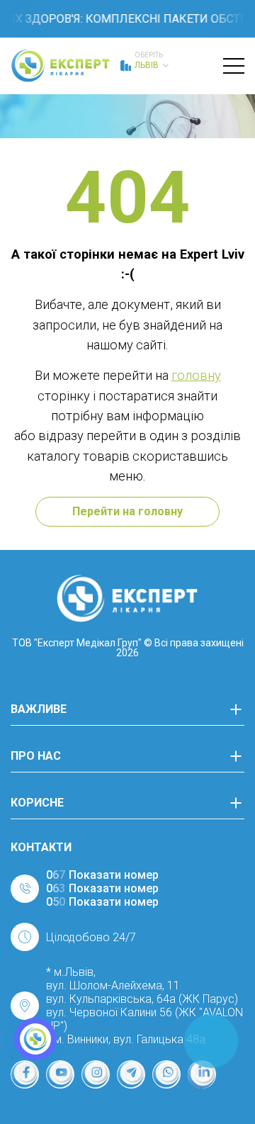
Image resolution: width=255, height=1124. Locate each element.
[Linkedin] (202, 1074)
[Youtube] (60, 1074)
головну (196, 375)
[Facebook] (25, 1074)
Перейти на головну (127, 511)
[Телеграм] (131, 1074)
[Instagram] (95, 1074)
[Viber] (166, 1074)
